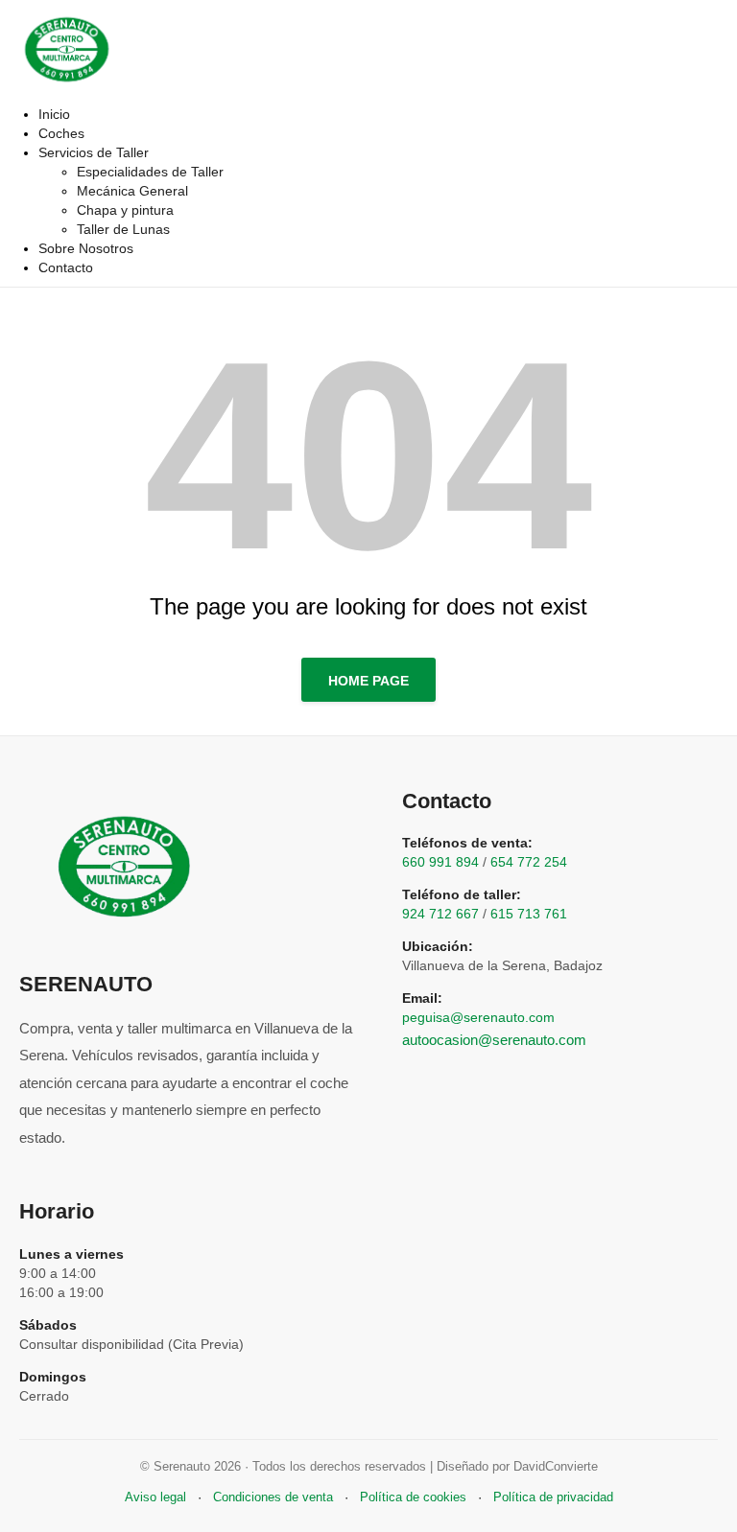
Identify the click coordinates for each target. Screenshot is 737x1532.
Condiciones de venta (273, 1497)
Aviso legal (155, 1497)
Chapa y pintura (125, 210)
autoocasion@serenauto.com (494, 1040)
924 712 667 (440, 913)
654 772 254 (528, 862)
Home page (368, 680)
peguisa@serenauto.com (478, 1017)
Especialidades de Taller (150, 171)
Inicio (54, 114)
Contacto (65, 267)
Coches (61, 133)
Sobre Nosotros (85, 248)
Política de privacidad (553, 1497)
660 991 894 (440, 862)
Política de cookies (413, 1497)
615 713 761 (528, 913)
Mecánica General (132, 190)
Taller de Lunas (123, 229)
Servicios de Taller (93, 152)
